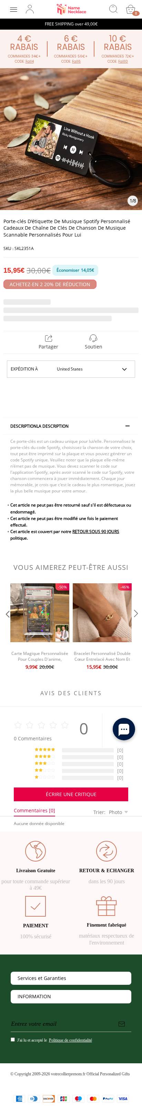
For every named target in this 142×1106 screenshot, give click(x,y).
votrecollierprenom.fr (68, 1074)
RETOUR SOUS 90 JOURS (95, 531)
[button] (6, 627)
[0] (130, 9)
